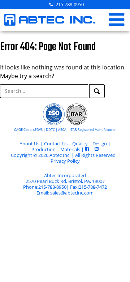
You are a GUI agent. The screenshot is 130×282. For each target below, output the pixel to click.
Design (99, 143)
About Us (29, 143)
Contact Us (56, 143)
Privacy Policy (65, 161)
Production (43, 149)
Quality (80, 143)
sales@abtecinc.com (72, 192)
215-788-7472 (93, 187)
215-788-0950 (70, 4)
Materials (70, 149)
